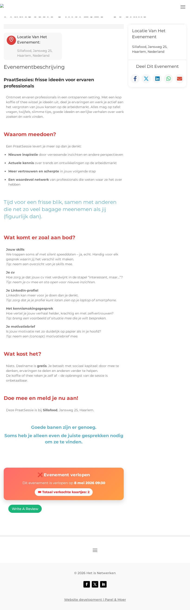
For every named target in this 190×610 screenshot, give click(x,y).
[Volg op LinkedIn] (103, 584)
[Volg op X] (95, 584)
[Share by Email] (179, 78)
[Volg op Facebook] (86, 584)
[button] (183, 6)
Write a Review (25, 509)
